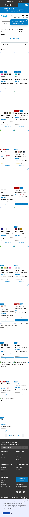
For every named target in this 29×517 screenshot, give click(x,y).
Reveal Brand (21, 383)
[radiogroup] (6, 74)
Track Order (18, 454)
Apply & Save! (19, 467)
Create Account (4, 456)
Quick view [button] (9, 88)
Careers (3, 482)
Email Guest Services (22, 479)
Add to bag (23, 204)
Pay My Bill (18, 469)
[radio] (2, 74)
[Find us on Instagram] (20, 492)
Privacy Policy (13, 508)
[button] (15, 513)
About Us (3, 480)
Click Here (12, 11)
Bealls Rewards (4, 457)
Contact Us (3, 484)
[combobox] (14, 44)
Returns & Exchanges (20, 457)
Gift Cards (3, 467)
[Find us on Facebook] (17, 492)
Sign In (2, 454)
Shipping (18, 459)
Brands (3, 471)
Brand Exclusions (5, 473)
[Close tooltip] (27, 21)
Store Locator (4, 469)
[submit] (24, 447)
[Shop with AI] (11, 16)
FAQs (17, 456)
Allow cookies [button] (6, 513)
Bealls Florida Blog (5, 486)
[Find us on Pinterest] (24, 492)
